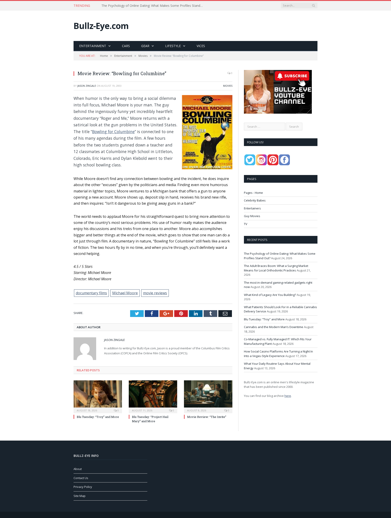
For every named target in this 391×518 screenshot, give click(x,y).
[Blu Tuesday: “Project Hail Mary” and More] (153, 396)
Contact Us (81, 478)
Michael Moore (125, 292)
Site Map (80, 496)
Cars (126, 46)
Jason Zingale (86, 85)
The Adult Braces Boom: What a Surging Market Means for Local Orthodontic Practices (153, 6)
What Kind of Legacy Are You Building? (270, 295)
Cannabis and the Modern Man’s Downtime (273, 327)
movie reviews (155, 292)
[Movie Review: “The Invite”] (208, 396)
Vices (201, 46)
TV (245, 224)
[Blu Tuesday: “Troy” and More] (98, 396)
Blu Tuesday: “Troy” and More (98, 417)
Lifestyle (173, 46)
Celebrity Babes (255, 200)
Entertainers (252, 208)
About (78, 469)
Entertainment (92, 46)
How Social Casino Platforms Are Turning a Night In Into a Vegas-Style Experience (278, 353)
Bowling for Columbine (113, 131)
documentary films (91, 292)
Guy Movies (252, 216)
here (287, 396)
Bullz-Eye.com (101, 25)
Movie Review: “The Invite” (206, 417)
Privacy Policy (83, 487)
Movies (227, 85)
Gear (145, 46)
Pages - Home (253, 193)
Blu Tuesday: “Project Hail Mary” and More (150, 419)
